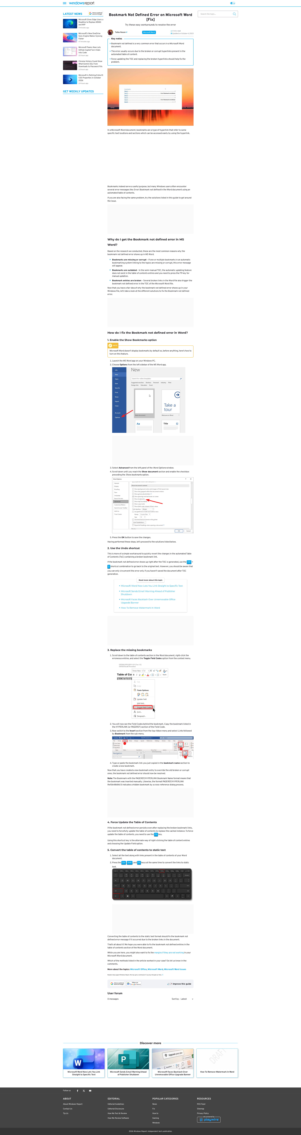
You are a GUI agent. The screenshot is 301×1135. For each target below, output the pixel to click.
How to (155, 1113)
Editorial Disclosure (116, 1109)
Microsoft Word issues (175, 969)
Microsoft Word (149, 32)
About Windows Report (72, 1104)
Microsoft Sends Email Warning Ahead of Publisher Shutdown (128, 1073)
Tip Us (65, 1113)
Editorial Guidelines (116, 1104)
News (154, 1104)
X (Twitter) (84, 1091)
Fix (153, 1109)
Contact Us (67, 1109)
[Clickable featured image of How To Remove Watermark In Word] (217, 1059)
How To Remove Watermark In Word (140, 608)
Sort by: (175, 999)
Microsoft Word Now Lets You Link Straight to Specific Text (152, 586)
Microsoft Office (138, 969)
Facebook (77, 1091)
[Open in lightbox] (153, 691)
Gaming (155, 1118)
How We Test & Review (117, 1113)
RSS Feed (201, 1104)
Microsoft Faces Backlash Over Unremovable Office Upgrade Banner (173, 1073)
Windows (156, 1123)
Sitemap (200, 1109)
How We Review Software (118, 1118)
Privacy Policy (203, 1113)
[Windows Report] (81, 3)
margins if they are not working (169, 952)
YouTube (90, 1091)
